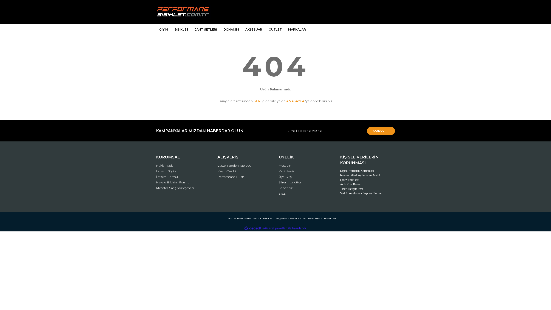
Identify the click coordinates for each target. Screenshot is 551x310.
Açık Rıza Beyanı (350, 184)
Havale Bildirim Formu (172, 182)
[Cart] (389, 12)
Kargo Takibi (226, 171)
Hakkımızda (164, 165)
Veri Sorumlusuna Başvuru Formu (361, 193)
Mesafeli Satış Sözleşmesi (175, 188)
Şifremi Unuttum (291, 182)
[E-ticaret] (275, 228)
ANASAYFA (295, 101)
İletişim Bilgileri (167, 171)
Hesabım (286, 165)
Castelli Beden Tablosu (234, 165)
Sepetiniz (286, 188)
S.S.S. (282, 193)
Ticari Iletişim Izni (351, 189)
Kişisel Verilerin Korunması (357, 170)
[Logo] (183, 12)
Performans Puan (230, 177)
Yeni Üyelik (287, 171)
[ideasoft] (253, 228)
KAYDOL (378, 130)
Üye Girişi (285, 177)
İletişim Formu (167, 177)
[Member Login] (367, 12)
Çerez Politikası (349, 179)
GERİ (258, 101)
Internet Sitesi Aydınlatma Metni (360, 175)
